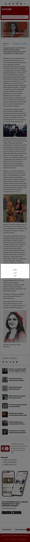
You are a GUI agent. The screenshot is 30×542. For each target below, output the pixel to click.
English (15, 270)
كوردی (15, 273)
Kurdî (15, 275)
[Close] (27, 265)
